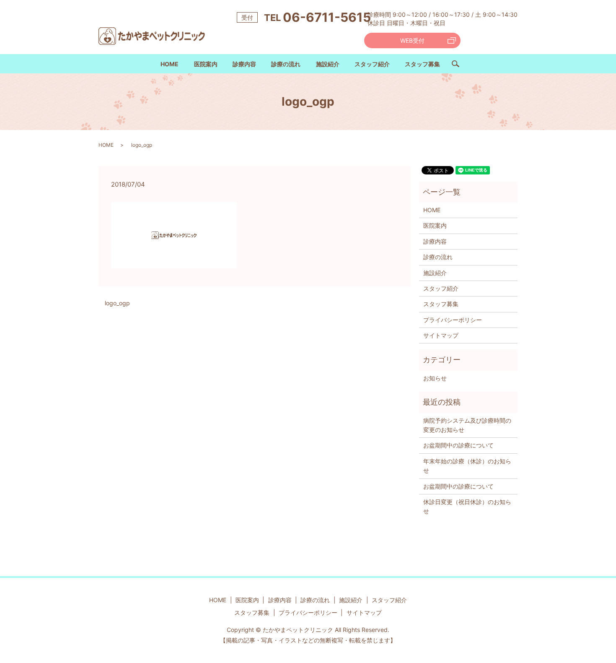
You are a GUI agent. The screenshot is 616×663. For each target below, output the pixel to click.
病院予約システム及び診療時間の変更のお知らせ (467, 425)
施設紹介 (327, 64)
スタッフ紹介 (372, 64)
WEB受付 (412, 40)
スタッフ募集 (422, 64)
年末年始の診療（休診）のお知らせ (467, 466)
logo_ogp (117, 303)
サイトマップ (440, 335)
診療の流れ (285, 64)
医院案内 (205, 64)
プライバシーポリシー (452, 319)
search (459, 67)
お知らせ (435, 378)
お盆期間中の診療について (458, 445)
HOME (169, 64)
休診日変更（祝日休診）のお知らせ (467, 506)
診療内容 (244, 64)
